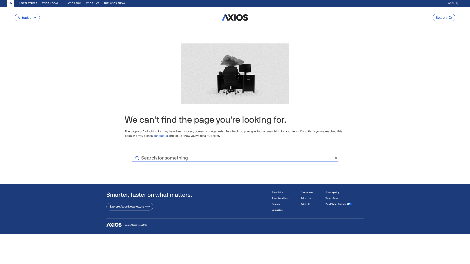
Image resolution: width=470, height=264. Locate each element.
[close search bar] (335, 158)
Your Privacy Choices (336, 204)
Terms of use (332, 198)
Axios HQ (305, 204)
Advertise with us (280, 198)
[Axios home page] (10, 3)
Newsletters (28, 3)
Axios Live (93, 3)
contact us (160, 136)
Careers (276, 204)
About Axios (277, 192)
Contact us (277, 210)
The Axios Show (114, 3)
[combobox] (52, 3)
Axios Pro (74, 3)
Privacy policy (332, 192)
